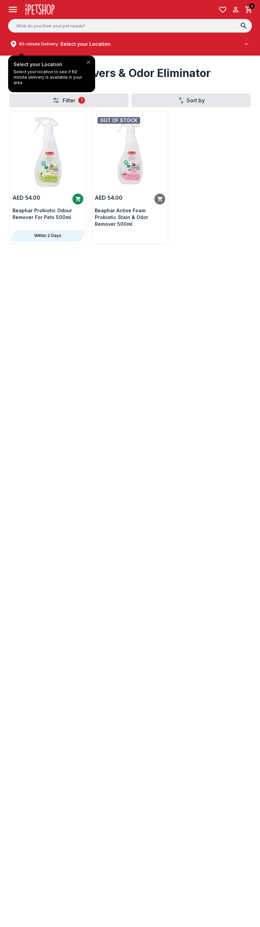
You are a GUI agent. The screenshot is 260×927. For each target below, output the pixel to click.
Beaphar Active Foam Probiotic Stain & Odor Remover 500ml (121, 217)
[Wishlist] (222, 9)
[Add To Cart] (77, 199)
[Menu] (13, 9)
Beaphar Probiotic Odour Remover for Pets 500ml (42, 214)
